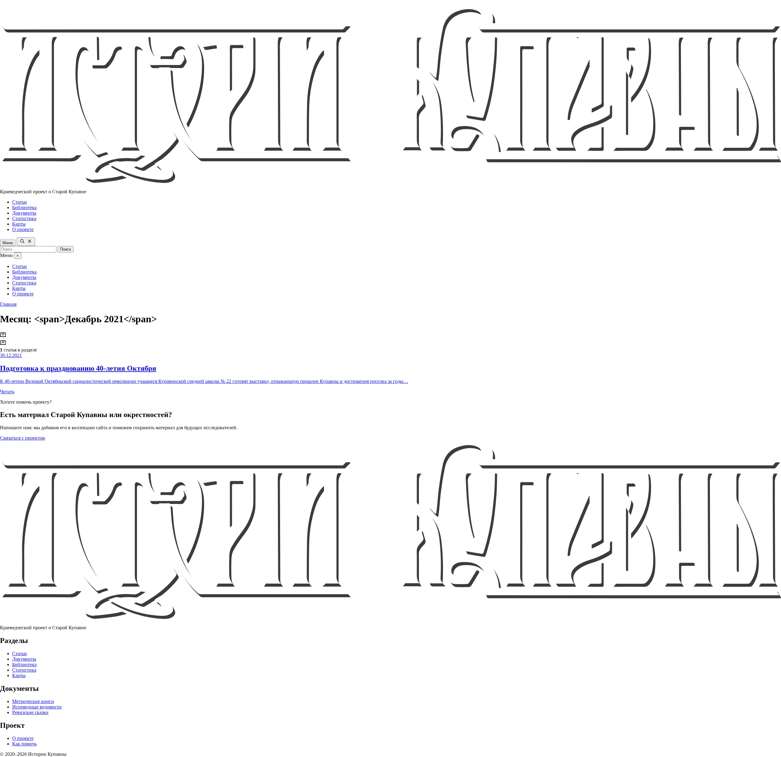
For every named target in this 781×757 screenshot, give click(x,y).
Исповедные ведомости (37, 706)
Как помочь (24, 743)
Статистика (24, 218)
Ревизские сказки (30, 712)
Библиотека (24, 207)
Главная (8, 304)
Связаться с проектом (22, 438)
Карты (19, 224)
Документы (24, 213)
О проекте (23, 229)
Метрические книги (33, 701)
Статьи (19, 202)
